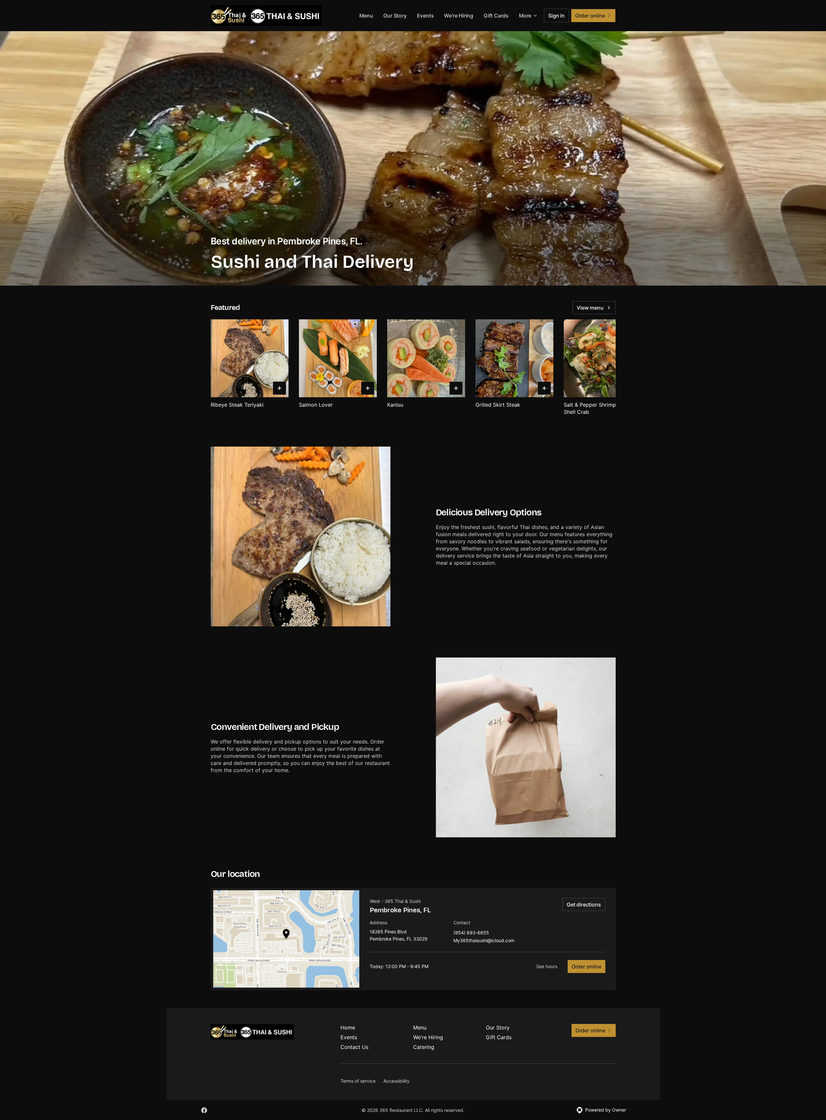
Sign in (556, 15)
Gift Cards (496, 15)
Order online (586, 966)
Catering (423, 1047)
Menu (366, 15)
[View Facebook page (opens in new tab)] (204, 1110)
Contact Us (354, 1047)
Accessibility (396, 1081)
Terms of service (358, 1081)
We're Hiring (458, 15)
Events (425, 15)
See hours (546, 966)
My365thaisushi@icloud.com (483, 941)
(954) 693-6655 (471, 933)
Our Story (394, 15)
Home (347, 1027)
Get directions (584, 904)
